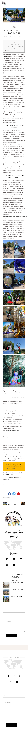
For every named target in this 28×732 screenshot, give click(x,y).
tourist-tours (14, 38)
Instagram (13, 477)
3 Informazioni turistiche (10, 48)
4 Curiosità (7, 50)
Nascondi (17, 42)
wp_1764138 (6, 491)
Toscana (20, 36)
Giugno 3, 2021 (6, 497)
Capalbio (5, 56)
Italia (14, 27)
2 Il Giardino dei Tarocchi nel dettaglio (14, 47)
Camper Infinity (17, 464)
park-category (13, 36)
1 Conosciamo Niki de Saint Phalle (12, 45)
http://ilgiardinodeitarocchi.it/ (11, 430)
